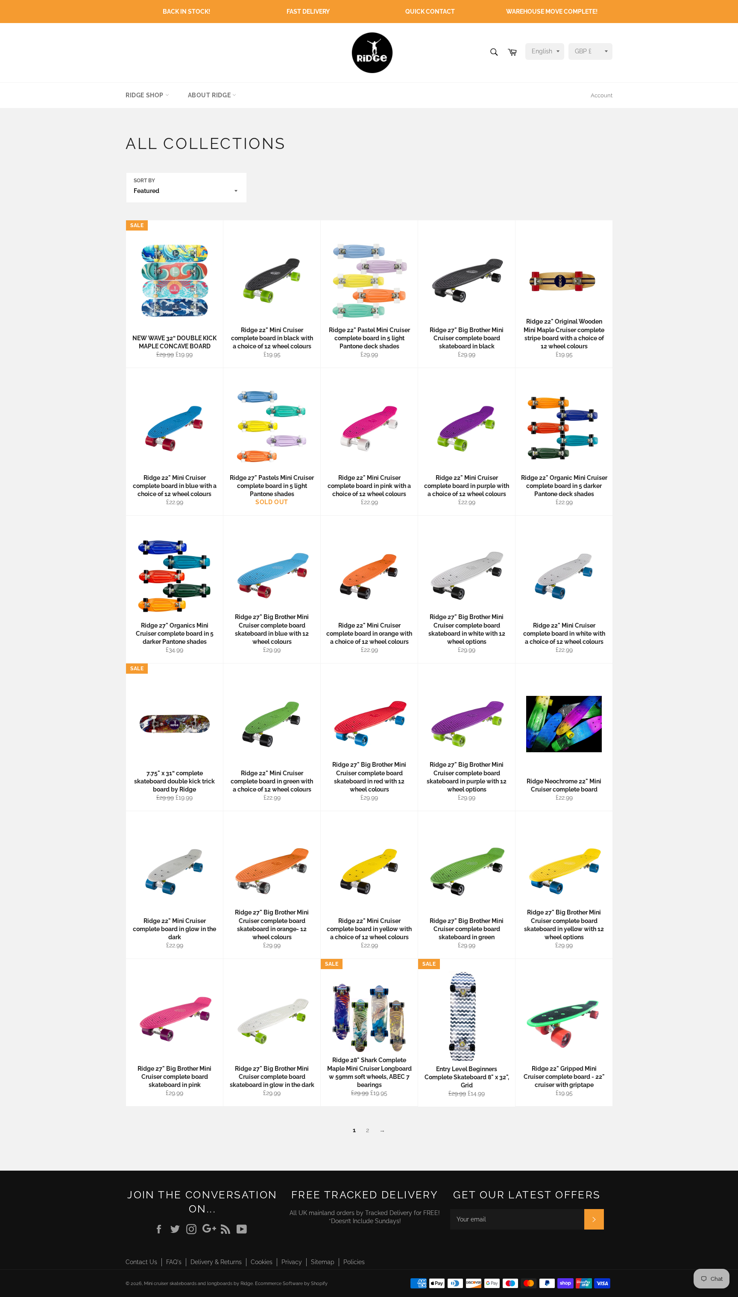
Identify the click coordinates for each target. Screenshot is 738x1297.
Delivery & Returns (216, 1262)
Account (601, 95)
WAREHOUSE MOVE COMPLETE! (551, 11)
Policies (354, 1262)
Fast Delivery (308, 11)
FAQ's (174, 1262)
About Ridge (210, 95)
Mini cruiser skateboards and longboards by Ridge (198, 1283)
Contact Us (141, 1262)
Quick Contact (430, 11)
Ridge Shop (145, 95)
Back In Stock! (186, 11)
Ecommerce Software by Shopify (291, 1283)
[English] (542, 52)
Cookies (261, 1262)
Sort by (144, 181)
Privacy (291, 1262)
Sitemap (322, 1262)
